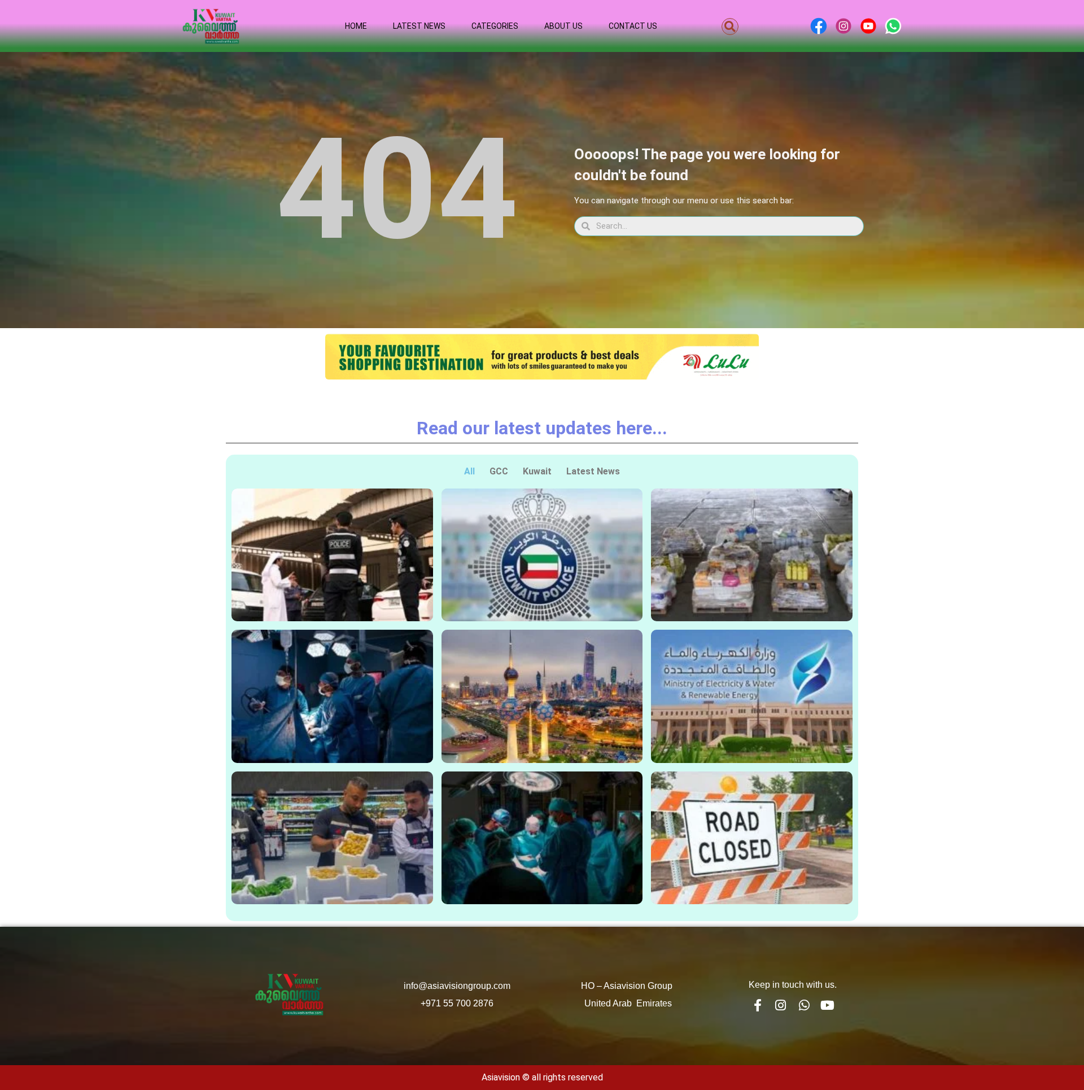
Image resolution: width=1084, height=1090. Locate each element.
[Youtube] (827, 1005)
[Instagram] (780, 1005)
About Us (563, 25)
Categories (494, 25)
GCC (498, 471)
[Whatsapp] (804, 1005)
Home (356, 25)
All (469, 471)
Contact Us (633, 25)
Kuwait (537, 471)
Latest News (419, 25)
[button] (730, 26)
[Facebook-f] (757, 1005)
